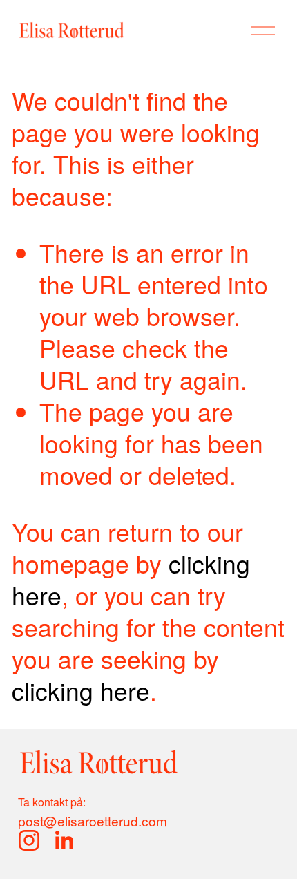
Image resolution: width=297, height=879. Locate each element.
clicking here (81, 690)
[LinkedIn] (63, 840)
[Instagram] (29, 840)
